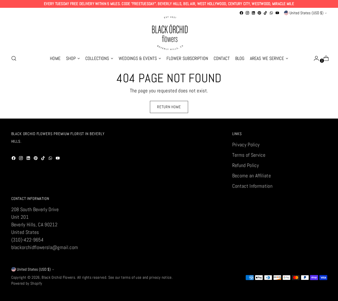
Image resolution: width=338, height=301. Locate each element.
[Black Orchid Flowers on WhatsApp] (271, 13)
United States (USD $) (306, 12)
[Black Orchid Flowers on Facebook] (241, 13)
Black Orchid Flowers (58, 277)
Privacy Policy (246, 144)
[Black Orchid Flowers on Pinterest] (259, 13)
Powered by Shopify (26, 283)
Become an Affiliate (251, 175)
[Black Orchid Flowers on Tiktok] (265, 13)
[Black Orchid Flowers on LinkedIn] (253, 13)
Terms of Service (248, 155)
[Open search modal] (13, 58)
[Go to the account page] (314, 58)
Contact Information (252, 186)
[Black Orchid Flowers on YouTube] (277, 13)
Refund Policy (245, 165)
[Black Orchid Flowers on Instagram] (247, 13)
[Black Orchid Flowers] (169, 33)
